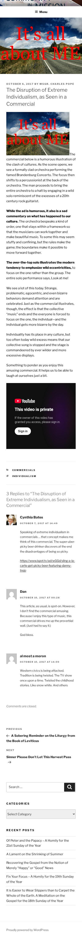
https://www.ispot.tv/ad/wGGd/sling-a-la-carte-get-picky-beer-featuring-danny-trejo (47, 565)
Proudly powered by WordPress (27, 930)
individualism (24, 476)
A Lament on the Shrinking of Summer (34, 854)
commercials (24, 470)
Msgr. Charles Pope (57, 83)
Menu (43, 12)
